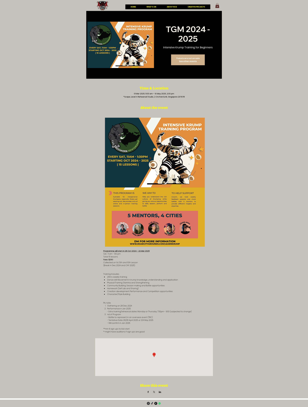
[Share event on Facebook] (148, 392)
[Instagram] (148, 403)
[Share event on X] (154, 392)
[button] (217, 5)
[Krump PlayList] (159, 403)
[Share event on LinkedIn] (160, 392)
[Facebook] (155, 403)
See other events (188, 61)
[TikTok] (152, 403)
